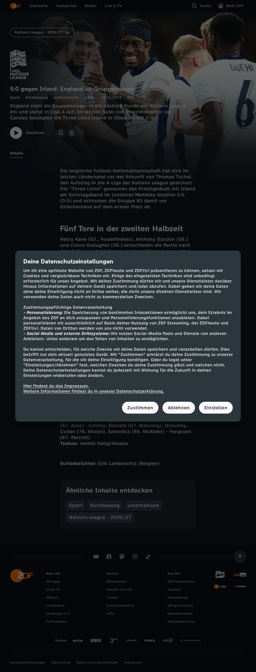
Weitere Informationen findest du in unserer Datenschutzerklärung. (93, 391)
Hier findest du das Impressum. (56, 385)
